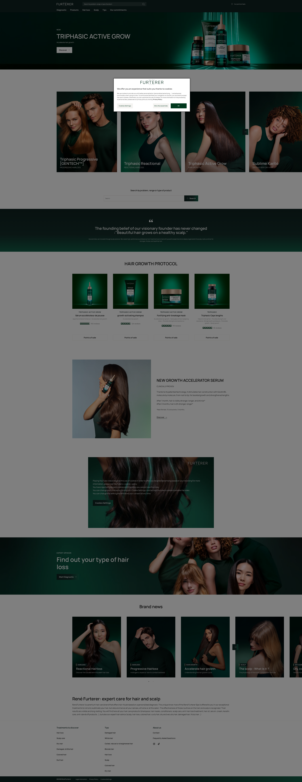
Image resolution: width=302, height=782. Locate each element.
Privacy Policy (157, 99)
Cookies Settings (125, 106)
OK (179, 106)
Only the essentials (161, 106)
